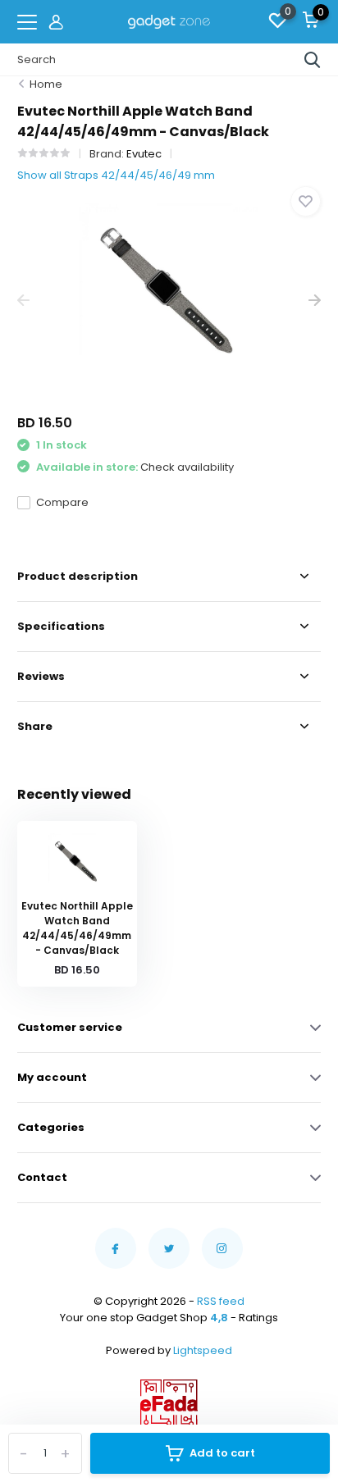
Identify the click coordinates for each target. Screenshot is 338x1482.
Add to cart (222, 1453)
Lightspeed (202, 1350)
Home (46, 84)
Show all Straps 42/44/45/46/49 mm (116, 175)
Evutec (144, 154)
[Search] (312, 60)
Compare (62, 502)
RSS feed (220, 1301)
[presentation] (23, 300)
